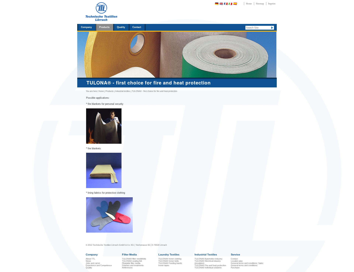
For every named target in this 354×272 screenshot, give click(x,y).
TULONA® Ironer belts (168, 261)
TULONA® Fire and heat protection (210, 265)
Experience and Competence (99, 265)
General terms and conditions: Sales (247, 263)
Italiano (230, 4)
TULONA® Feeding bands (170, 263)
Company (86, 27)
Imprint (271, 3)
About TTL (90, 259)
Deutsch (216, 4)
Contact (136, 27)
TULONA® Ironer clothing (169, 259)
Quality (121, 27)
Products (104, 27)
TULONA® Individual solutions (208, 267)
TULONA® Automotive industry (208, 259)
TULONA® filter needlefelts (134, 259)
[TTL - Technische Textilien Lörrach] (101, 12)
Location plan (237, 261)
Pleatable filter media (131, 263)
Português (245, 4)
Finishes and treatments (133, 265)
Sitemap (260, 3)
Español (235, 4)
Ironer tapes (163, 265)
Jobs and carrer (93, 263)
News (88, 261)
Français (226, 4)
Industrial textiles (122, 91)
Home (249, 3)
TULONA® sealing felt (132, 261)
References (127, 267)
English (221, 4)
